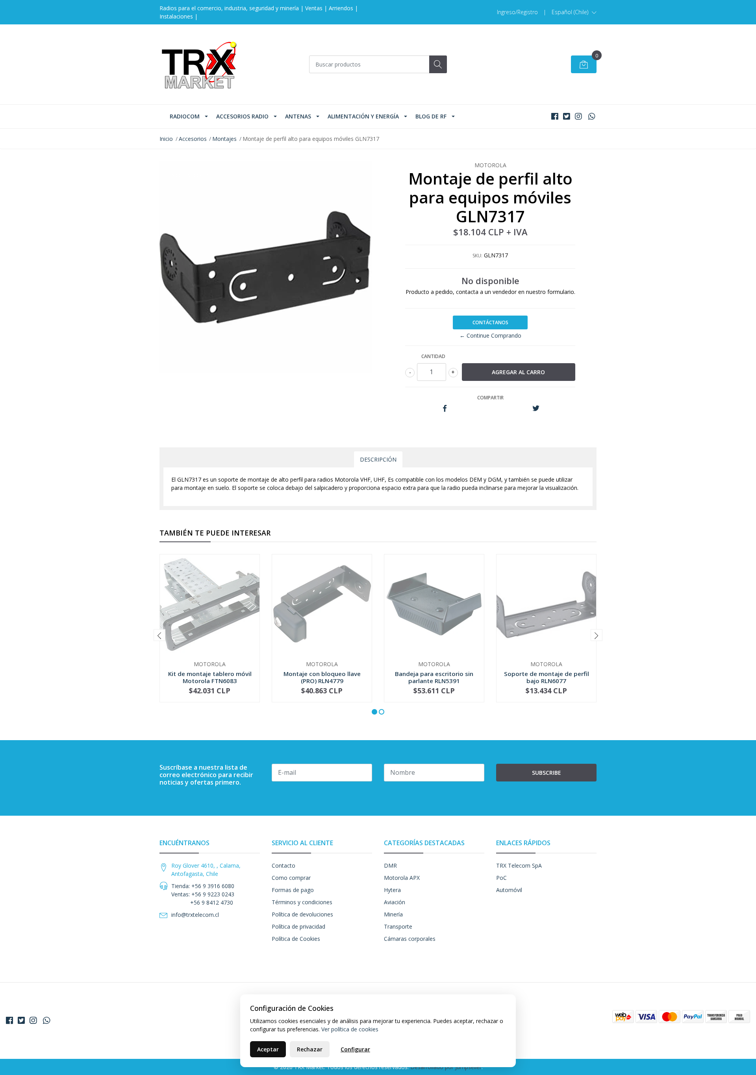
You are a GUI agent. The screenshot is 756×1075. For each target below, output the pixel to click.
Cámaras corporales (409, 938)
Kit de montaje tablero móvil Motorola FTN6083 (210, 677)
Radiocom (185, 116)
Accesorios (193, 138)
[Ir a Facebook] (554, 116)
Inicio (166, 138)
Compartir (490, 397)
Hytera (392, 890)
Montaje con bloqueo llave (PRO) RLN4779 (322, 677)
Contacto (283, 865)
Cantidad (433, 356)
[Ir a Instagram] (578, 116)
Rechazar (309, 1049)
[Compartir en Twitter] (535, 408)
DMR (390, 865)
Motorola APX (402, 877)
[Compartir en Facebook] (445, 408)
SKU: (477, 255)
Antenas (298, 116)
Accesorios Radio (242, 116)
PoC (501, 877)
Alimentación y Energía (363, 116)
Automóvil (509, 890)
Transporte (398, 926)
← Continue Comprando (490, 335)
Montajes (224, 138)
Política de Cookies (296, 938)
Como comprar (291, 877)
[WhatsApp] (592, 116)
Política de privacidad (298, 926)
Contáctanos (490, 322)
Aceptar (268, 1049)
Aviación (394, 902)
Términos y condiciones (302, 902)
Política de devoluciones (302, 914)
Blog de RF (431, 116)
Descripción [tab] (378, 459)
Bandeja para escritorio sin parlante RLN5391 (434, 677)
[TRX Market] (198, 64)
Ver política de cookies (349, 1029)
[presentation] (159, 635)
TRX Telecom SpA (519, 865)
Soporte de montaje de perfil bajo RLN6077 (546, 677)
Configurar (355, 1049)
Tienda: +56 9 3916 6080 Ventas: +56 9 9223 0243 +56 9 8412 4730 (202, 894)
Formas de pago (293, 890)
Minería (393, 914)
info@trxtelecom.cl (195, 914)
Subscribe (546, 772)
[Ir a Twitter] (566, 116)
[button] (574, 12)
